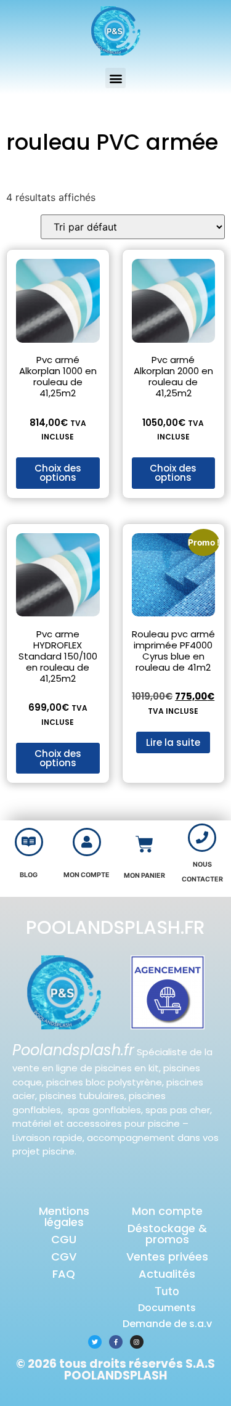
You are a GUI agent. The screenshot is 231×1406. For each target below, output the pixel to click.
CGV (63, 1256)
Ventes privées (167, 1256)
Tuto (167, 1291)
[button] (115, 78)
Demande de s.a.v (167, 1324)
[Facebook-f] (116, 1342)
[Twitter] (95, 1342)
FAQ (63, 1273)
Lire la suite (173, 742)
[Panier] (144, 844)
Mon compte (167, 1211)
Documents (167, 1308)
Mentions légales (64, 1216)
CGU (63, 1239)
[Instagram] (137, 1342)
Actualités (167, 1273)
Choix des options (57, 473)
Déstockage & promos (167, 1233)
